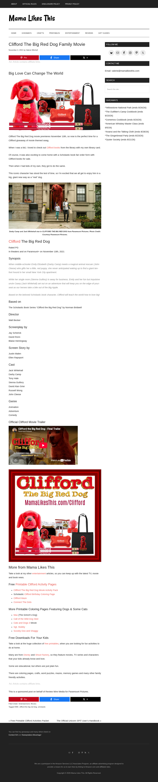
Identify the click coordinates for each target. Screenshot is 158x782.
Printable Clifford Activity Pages (36, 584)
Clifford (14, 241)
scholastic (42, 707)
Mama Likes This (32, 18)
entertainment (39, 573)
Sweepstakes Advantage (31, 735)
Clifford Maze (20, 598)
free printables (52, 643)
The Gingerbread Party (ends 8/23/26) (124, 135)
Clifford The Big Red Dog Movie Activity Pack (36, 590)
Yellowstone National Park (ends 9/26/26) (126, 107)
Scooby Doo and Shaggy (26, 631)
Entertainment (24, 704)
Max (16, 615)
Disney (27, 655)
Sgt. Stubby (19, 627)
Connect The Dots (22, 602)
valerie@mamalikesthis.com (125, 71)
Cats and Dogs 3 (22, 623)
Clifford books (53, 147)
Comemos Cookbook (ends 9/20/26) (123, 120)
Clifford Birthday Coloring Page (39, 594)
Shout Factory (42, 655)
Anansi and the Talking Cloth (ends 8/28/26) (127, 131)
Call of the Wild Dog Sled (26, 619)
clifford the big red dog (28, 707)
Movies (33, 704)
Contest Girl (13, 735)
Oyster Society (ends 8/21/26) (120, 139)
